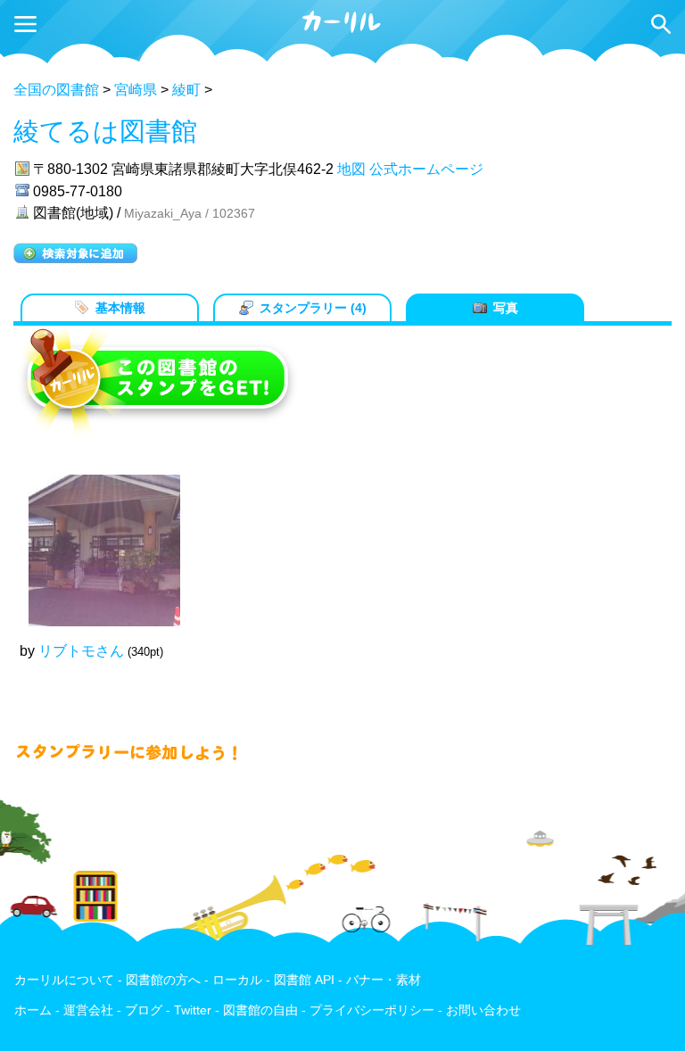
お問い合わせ (483, 1010)
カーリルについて (64, 980)
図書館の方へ (163, 980)
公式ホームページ (426, 169)
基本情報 (120, 308)
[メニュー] (25, 24)
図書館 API (304, 980)
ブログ (143, 1010)
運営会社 (88, 1010)
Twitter (192, 1010)
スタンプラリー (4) (313, 308)
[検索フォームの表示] (661, 24)
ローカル (237, 980)
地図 (351, 169)
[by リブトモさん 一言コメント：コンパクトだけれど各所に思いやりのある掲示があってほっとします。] (95, 541)
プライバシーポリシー (371, 1010)
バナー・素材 (383, 980)
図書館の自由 (260, 1010)
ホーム (33, 1010)
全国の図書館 (56, 89)
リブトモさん (81, 650)
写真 (505, 308)
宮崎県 (135, 89)
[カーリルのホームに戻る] (342, 30)
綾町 (186, 89)
